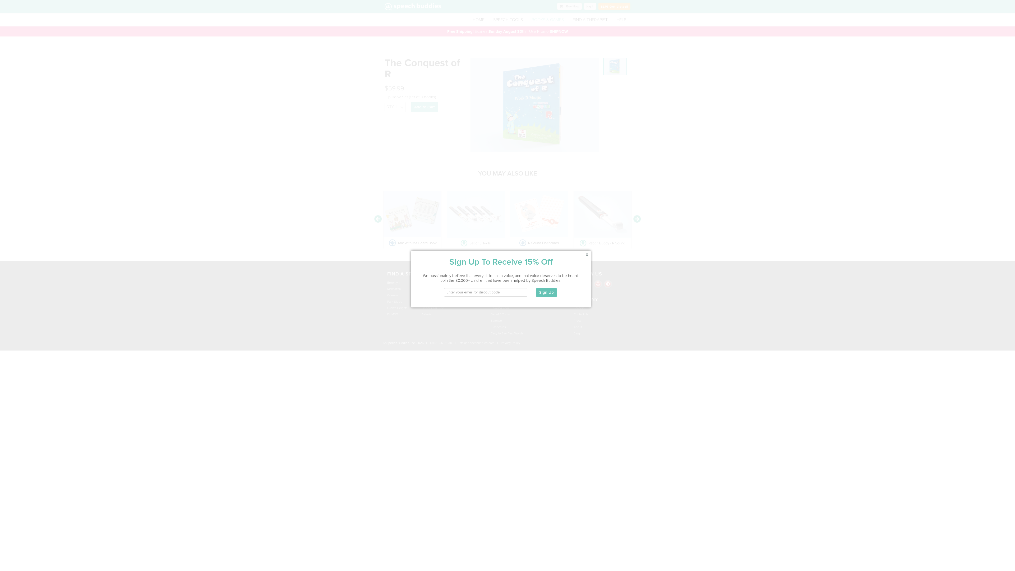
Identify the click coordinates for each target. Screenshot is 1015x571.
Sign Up (546, 292)
